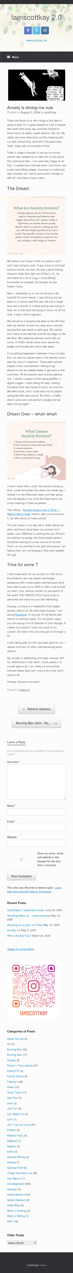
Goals (10, 1087)
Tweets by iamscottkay (20, 949)
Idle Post (12, 1098)
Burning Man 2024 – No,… (36, 723)
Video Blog (13, 1205)
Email (11, 821)
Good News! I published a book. (26, 910)
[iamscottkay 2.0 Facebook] (28, 30)
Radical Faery (15, 1135)
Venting (11, 1189)
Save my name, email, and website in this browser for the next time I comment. (50, 859)
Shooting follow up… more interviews (28, 915)
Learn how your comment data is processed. (34, 889)
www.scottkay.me (36, 40)
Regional (12, 1141)
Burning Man (14, 1049)
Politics (11, 1130)
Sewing (11, 1162)
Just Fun (12, 1108)
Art (9, 1044)
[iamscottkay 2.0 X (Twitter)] (36, 30)
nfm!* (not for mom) (18, 1125)
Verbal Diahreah (16, 1200)
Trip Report (13, 1178)
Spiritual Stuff (15, 1168)
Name (11, 805)
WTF (10, 1221)
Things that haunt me (19, 1173)
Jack (10, 1103)
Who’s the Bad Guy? (19, 936)
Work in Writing (16, 1216)
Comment (13, 762)
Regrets (11, 1146)
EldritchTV (13, 1071)
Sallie (10, 1151)
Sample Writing (16, 1157)
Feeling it (24, 690)
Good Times (14, 1092)
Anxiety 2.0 (13, 930)
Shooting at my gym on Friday (25, 925)
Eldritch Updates (37, 709)
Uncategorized (15, 1184)
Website (12, 837)
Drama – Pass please (19, 1065)
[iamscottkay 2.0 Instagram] (45, 30)
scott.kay (50, 112)
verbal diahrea (15, 1194)
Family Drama (15, 1076)
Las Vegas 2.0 (15, 1114)
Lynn (10, 1119)
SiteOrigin (34, 1265)
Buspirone (21, 614)
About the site (15, 1039)
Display (11, 1060)
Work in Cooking (16, 1211)
